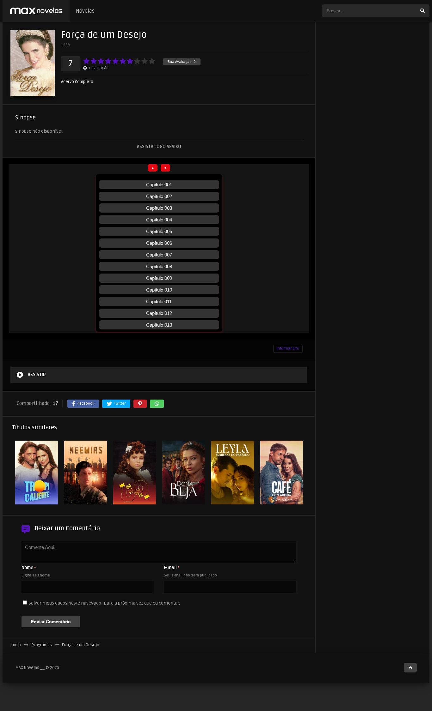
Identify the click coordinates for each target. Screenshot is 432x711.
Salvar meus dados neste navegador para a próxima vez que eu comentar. (104, 603)
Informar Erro (288, 348)
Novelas (85, 11)
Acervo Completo (77, 82)
